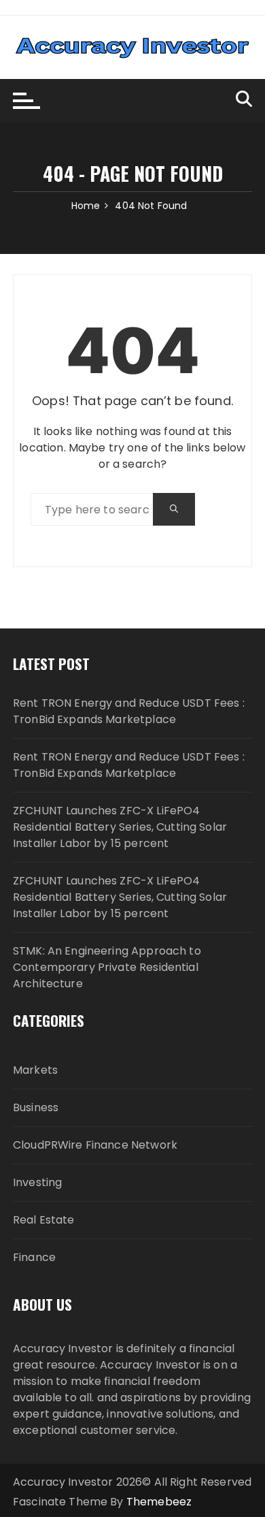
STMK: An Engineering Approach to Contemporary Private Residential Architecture (107, 967)
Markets (35, 1070)
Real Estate (44, 1220)
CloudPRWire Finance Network (95, 1145)
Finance (34, 1257)
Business (35, 1107)
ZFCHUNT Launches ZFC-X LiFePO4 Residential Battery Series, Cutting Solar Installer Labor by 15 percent (120, 827)
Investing (37, 1182)
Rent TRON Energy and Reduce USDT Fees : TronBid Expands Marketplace (129, 711)
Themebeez (159, 1502)
